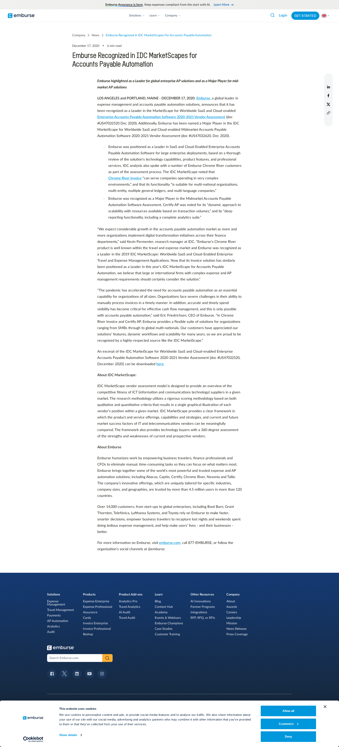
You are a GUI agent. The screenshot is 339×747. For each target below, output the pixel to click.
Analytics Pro (128, 601)
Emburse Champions (169, 623)
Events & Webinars (168, 617)
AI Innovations (200, 601)
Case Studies (163, 628)
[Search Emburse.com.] (272, 15)
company (78, 35)
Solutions (135, 15)
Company (171, 15)
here (160, 364)
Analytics (53, 626)
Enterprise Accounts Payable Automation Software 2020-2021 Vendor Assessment (161, 117)
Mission (231, 623)
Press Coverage (237, 634)
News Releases (236, 628)
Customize (286, 723)
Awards (231, 606)
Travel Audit (127, 617)
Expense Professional (97, 606)
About (230, 601)
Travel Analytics (129, 606)
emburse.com (169, 543)
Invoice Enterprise (95, 623)
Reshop (88, 634)
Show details (68, 735)
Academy (161, 612)
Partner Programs (202, 606)
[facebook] (328, 95)
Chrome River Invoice (125, 178)
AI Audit (124, 612)
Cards (87, 617)
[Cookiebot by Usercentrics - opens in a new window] (33, 739)
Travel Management (60, 610)
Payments (54, 615)
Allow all (288, 711)
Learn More (221, 4)
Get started (305, 16)
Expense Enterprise (96, 601)
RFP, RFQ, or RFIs (202, 617)
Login (283, 15)
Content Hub (164, 606)
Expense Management (56, 603)
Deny (288, 736)
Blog (158, 601)
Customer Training (167, 634)
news (95, 35)
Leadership (233, 617)
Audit (51, 632)
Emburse (203, 98)
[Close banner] (325, 706)
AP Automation (57, 621)
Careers (231, 612)
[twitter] (328, 104)
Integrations (198, 612)
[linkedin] (328, 87)
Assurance (90, 612)
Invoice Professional (97, 628)
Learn (153, 15)
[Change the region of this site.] (326, 15)
